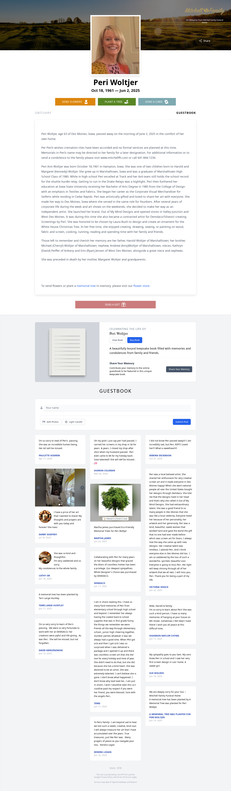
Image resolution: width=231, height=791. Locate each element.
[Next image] (82, 488)
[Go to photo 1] (59, 504)
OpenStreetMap (119, 782)
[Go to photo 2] (61, 504)
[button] (60, 488)
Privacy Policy (107, 777)
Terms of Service (124, 777)
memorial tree (86, 286)
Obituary (43, 113)
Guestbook (186, 113)
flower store (141, 286)
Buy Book (135, 340)
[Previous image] (38, 488)
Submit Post (182, 421)
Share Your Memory (179, 369)
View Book (117, 340)
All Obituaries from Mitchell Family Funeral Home (204, 21)
